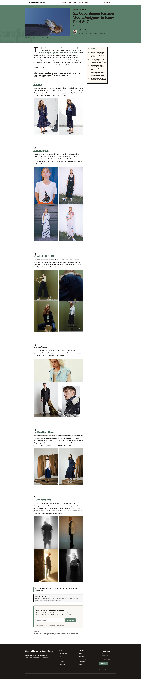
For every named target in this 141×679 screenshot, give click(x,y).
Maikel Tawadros (72, 53)
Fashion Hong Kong (43, 432)
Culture (74, 2)
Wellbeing (80, 2)
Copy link (79, 38)
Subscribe (107, 2)
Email (84, 38)
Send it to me (70, 620)
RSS (107, 669)
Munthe (37, 84)
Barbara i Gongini (45, 53)
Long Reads (62, 664)
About (80, 653)
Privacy (114, 676)
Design (64, 2)
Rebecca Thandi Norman (86, 30)
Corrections (82, 661)
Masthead (81, 656)
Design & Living (63, 653)
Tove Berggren (40, 150)
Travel (69, 2)
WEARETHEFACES (43, 256)
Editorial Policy (82, 659)
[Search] (113, 2)
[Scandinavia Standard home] (37, 2)
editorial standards (50, 634)
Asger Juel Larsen (57, 53)
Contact (81, 664)
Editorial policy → (59, 600)
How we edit (102, 33)
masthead (60, 634)
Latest (86, 2)
